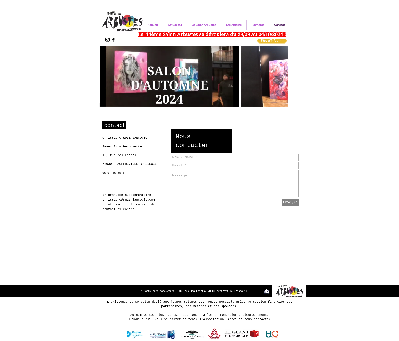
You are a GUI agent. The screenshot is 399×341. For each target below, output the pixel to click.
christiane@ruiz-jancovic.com (128, 200)
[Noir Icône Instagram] (107, 40)
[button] (234, 102)
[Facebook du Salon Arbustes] (113, 40)
